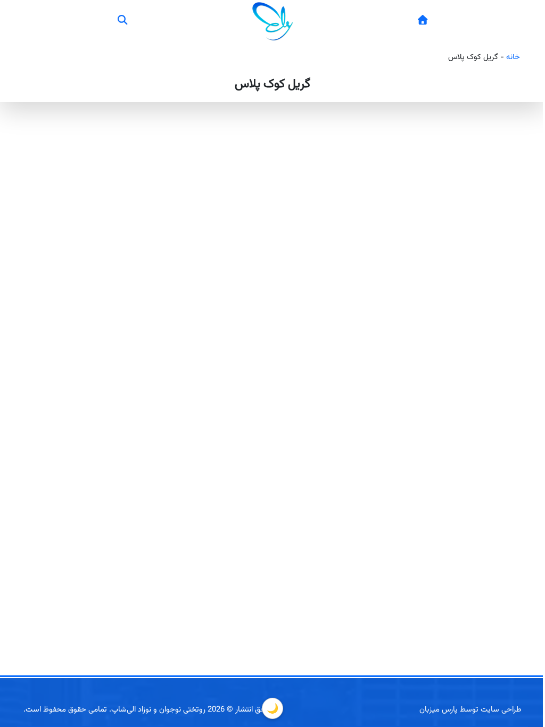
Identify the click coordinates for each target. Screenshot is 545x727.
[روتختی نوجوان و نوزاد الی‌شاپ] (422, 21)
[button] (122, 21)
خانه (513, 57)
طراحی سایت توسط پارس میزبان (470, 710)
